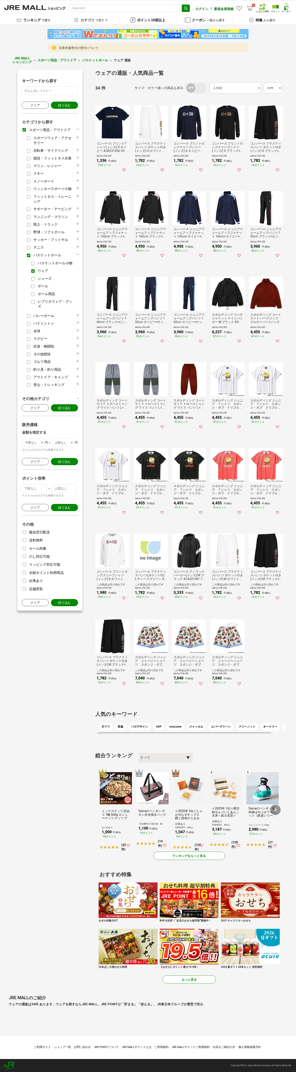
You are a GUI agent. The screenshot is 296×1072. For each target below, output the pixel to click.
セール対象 (37, 548)
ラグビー (40, 339)
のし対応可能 (39, 556)
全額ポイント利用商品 (46, 573)
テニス (38, 247)
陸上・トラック (45, 224)
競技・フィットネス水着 (52, 158)
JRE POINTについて (106, 1047)
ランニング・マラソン (50, 217)
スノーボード (43, 181)
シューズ (45, 278)
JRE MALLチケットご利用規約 (191, 1047)
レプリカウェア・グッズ (55, 304)
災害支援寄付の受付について (78, 48)
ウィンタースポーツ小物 (52, 189)
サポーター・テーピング (52, 209)
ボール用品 (46, 294)
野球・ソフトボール (49, 232)
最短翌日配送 (39, 532)
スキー (38, 173)
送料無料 (36, 540)
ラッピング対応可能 (44, 564)
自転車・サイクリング (50, 150)
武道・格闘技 (43, 346)
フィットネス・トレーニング (52, 199)
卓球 (36, 331)
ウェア (43, 271)
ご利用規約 (162, 1047)
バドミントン (43, 323)
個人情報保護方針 (249, 1047)
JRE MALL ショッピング (22, 60)
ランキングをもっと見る (189, 856)
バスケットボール (95, 60)
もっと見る (189, 979)
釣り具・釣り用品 (47, 369)
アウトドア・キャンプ (50, 377)
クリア (35, 105)
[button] (275, 809)
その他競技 (42, 354)
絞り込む (64, 105)
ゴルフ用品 (42, 362)
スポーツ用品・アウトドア (56, 60)
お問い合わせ (82, 1047)
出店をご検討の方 (224, 1047)
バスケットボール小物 (55, 263)
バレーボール (43, 316)
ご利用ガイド (42, 1047)
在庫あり (36, 581)
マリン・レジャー (47, 166)
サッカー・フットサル (50, 240)
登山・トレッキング (49, 385)
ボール (43, 286)
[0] (250, 8)
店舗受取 (36, 589)
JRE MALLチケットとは (136, 1047)
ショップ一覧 (62, 1047)
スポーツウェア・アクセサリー (52, 140)
